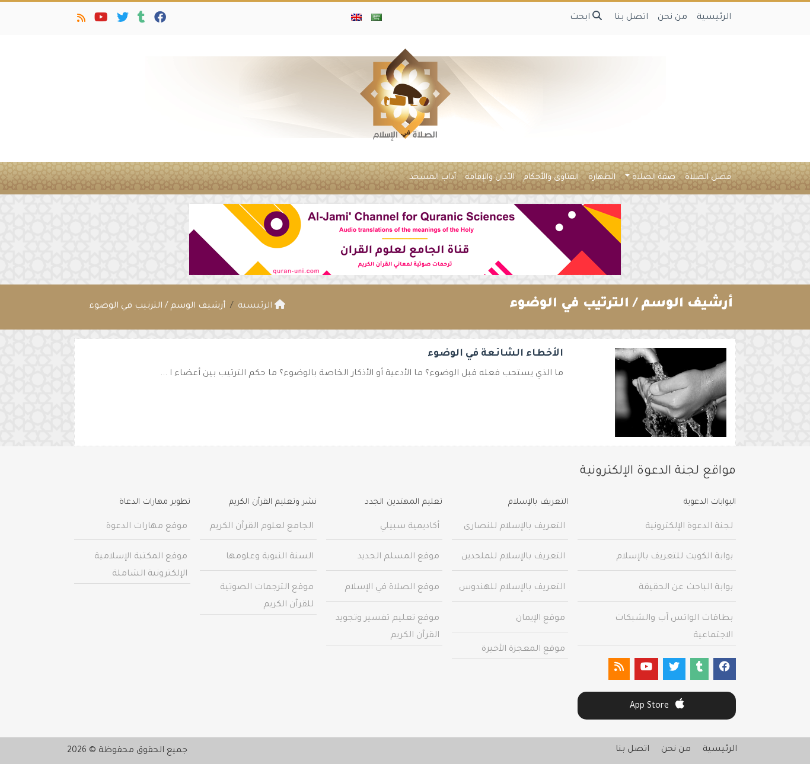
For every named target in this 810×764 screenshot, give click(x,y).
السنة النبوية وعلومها (270, 557)
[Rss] (80, 20)
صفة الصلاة (653, 177)
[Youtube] (100, 20)
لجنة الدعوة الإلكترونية (689, 527)
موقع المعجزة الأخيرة (523, 649)
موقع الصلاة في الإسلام (392, 588)
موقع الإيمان (540, 619)
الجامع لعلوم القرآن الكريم (261, 527)
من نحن (672, 18)
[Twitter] (122, 20)
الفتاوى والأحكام (551, 177)
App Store (650, 706)
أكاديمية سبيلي (409, 527)
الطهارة (602, 177)
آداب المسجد (432, 177)
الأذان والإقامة (489, 177)
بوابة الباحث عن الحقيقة (686, 588)
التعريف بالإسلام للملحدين (513, 557)
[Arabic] (376, 18)
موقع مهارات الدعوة (146, 527)
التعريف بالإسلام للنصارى (514, 527)
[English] (356, 18)
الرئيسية (714, 18)
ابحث (581, 18)
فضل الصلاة (708, 177)
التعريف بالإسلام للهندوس (512, 588)
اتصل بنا (631, 18)
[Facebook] (159, 20)
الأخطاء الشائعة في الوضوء (495, 354)
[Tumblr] (140, 20)
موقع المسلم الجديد (398, 557)
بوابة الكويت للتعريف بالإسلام (674, 557)
